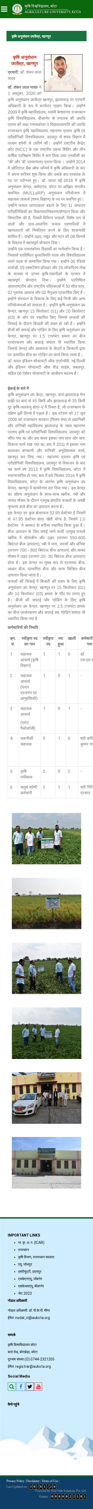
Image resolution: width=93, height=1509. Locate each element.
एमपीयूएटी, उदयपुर (29, 1271)
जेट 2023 (25, 1293)
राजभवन (23, 1250)
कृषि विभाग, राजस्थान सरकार (36, 1257)
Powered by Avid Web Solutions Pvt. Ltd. (61, 1491)
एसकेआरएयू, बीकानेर (31, 1286)
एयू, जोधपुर (25, 1264)
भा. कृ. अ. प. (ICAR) (31, 1242)
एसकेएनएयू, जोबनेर (30, 1279)
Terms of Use (50, 1481)
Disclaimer (33, 1481)
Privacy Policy (15, 1481)
